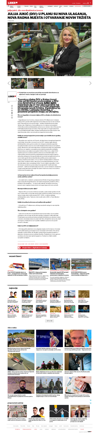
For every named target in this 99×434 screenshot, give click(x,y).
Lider (9, 102)
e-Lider (73, 3)
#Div (26, 244)
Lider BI (60, 7)
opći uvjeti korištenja (61, 429)
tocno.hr (82, 429)
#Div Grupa (31, 244)
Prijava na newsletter (27, 429)
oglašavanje (54, 429)
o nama (41, 429)
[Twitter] (12, 108)
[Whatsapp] (12, 115)
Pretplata (78, 3)
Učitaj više (50, 321)
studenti (71, 6)
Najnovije (13, 288)
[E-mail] (12, 113)
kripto (31, 6)
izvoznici (66, 6)
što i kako (35, 7)
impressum (47, 429)
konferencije (78, 6)
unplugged (50, 6)
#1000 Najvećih (43, 244)
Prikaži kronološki (87, 6)
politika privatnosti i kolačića (73, 429)
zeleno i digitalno (42, 7)
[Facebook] (12, 106)
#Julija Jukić (21, 244)
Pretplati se (17, 429)
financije (26, 6)
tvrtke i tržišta (19, 7)
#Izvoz (37, 244)
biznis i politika (11, 7)
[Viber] (12, 118)
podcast (56, 6)
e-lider (35, 429)
